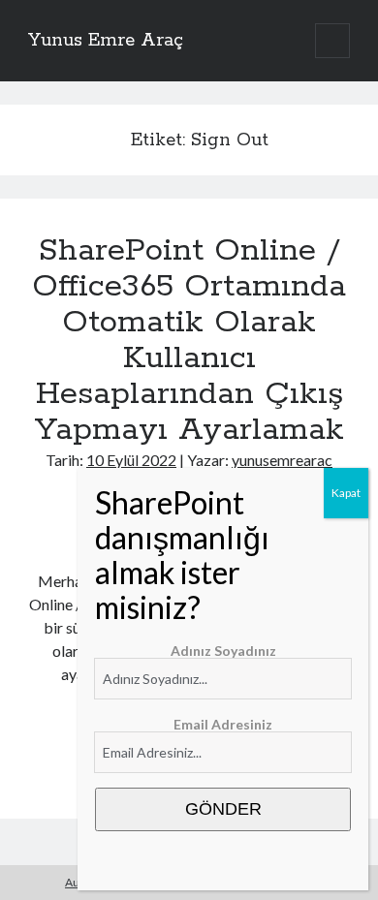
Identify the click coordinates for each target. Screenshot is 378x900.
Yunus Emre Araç (105, 40)
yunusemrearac (282, 459)
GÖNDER (223, 809)
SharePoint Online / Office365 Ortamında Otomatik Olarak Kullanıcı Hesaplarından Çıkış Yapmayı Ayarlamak (189, 340)
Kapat (346, 492)
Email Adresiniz (222, 724)
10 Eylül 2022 (131, 459)
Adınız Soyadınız (223, 650)
